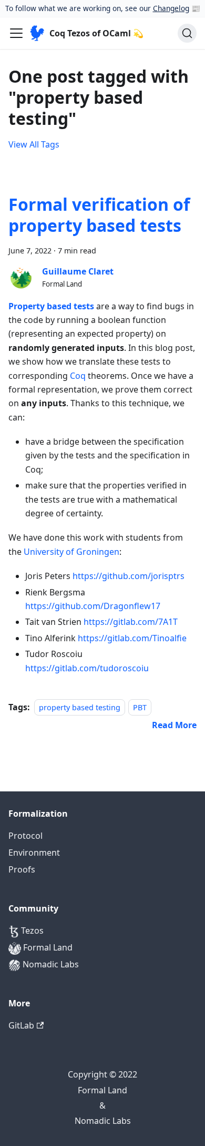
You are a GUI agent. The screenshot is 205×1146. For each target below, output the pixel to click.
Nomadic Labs (49, 964)
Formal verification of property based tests (99, 215)
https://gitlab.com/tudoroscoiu (87, 668)
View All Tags (33, 144)
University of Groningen (71, 551)
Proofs (21, 869)
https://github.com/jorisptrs (128, 576)
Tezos (31, 930)
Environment (34, 852)
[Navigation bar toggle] (16, 33)
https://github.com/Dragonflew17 (92, 606)
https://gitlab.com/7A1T (131, 622)
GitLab (21, 1025)
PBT (140, 707)
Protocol (25, 835)
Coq (78, 375)
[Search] (187, 33)
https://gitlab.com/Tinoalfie (132, 638)
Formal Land (47, 947)
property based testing (79, 707)
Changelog (171, 8)
